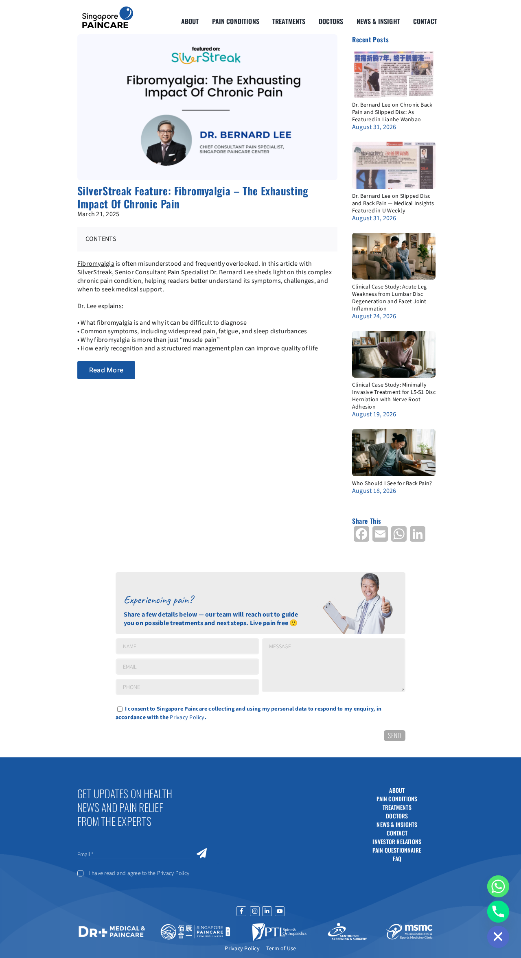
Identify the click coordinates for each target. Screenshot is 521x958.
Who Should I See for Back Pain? (392, 483)
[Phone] (498, 912)
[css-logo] (347, 925)
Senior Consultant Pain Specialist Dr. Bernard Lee (184, 272)
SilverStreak (94, 272)
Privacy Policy (187, 717)
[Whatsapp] (498, 886)
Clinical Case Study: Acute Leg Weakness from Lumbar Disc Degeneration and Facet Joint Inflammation (389, 298)
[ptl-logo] (279, 925)
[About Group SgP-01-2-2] (107, 9)
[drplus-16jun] (112, 927)
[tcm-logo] (196, 925)
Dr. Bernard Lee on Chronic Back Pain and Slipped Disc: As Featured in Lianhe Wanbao (392, 112)
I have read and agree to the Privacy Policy (139, 873)
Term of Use (281, 949)
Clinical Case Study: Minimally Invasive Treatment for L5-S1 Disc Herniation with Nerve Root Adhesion (394, 396)
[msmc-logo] (409, 925)
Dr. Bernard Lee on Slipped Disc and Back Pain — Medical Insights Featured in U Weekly (393, 203)
